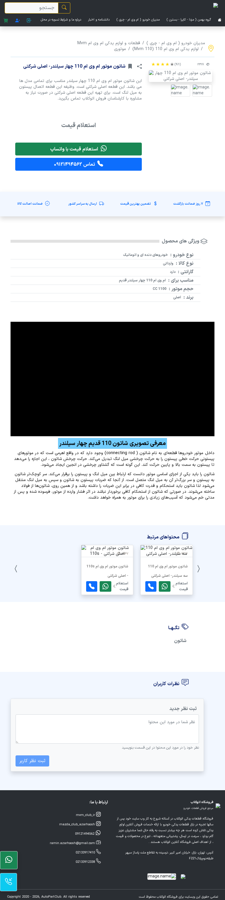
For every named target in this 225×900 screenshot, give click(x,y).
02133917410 (86, 852)
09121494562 (85, 833)
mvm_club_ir (86, 815)
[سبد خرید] (6, 21)
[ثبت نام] (17, 21)
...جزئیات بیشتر (166, 589)
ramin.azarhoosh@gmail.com (73, 843)
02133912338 (86, 862)
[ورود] (29, 21)
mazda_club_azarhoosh (77, 824)
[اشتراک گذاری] (139, 66)
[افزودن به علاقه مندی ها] (130, 66)
